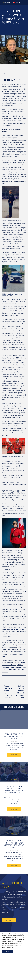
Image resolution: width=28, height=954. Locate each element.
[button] (25, 2)
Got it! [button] (7, 951)
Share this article (19, 80)
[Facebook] (5, 80)
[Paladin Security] (7, 2)
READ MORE (14, 754)
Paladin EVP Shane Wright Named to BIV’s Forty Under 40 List (8, 693)
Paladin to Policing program (14, 629)
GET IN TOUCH (8, 920)
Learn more (10, 947)
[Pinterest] (12, 80)
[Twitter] (8, 80)
